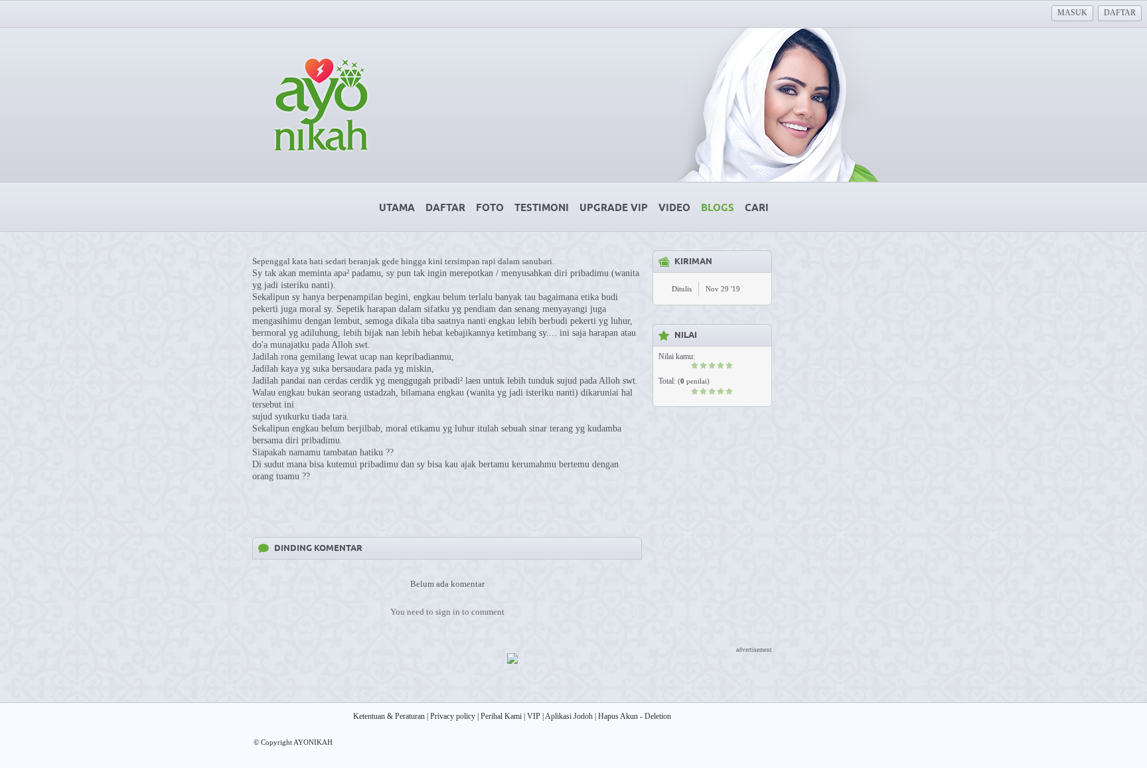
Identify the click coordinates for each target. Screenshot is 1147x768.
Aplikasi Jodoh (569, 716)
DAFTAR (1120, 12)
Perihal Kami (501, 716)
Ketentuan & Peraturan (389, 716)
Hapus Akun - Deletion (634, 716)
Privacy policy (452, 716)
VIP (533, 716)
